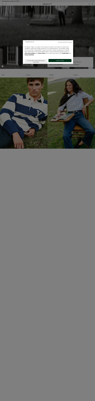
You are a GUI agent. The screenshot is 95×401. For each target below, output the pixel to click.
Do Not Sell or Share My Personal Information (36, 61)
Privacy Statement (29, 54)
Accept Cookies (60, 60)
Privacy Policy (41, 53)
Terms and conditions (30, 53)
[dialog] (48, 52)
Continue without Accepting (65, 42)
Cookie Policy (65, 53)
